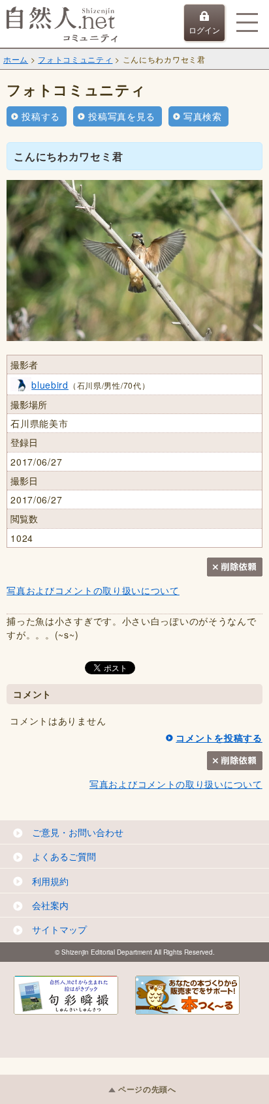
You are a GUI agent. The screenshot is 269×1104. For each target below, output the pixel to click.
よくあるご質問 (64, 856)
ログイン (204, 29)
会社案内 (50, 905)
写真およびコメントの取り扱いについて (93, 590)
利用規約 (50, 881)
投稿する (41, 116)
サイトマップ (59, 929)
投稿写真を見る (121, 116)
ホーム (15, 59)
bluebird (50, 384)
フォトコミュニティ (75, 59)
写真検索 (202, 116)
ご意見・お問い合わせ (77, 832)
